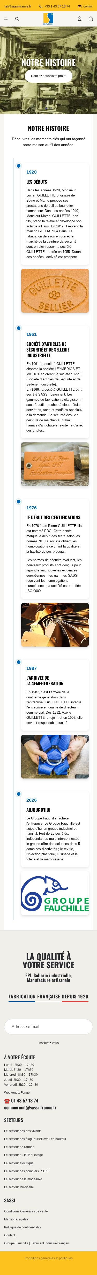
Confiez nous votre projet (48, 76)
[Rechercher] (17, 18)
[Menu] (6, 19)
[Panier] (90, 18)
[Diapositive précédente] (8, 70)
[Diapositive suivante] (89, 70)
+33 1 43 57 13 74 (49, 6)
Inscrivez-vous (49, 1043)
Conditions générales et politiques (49, 1258)
